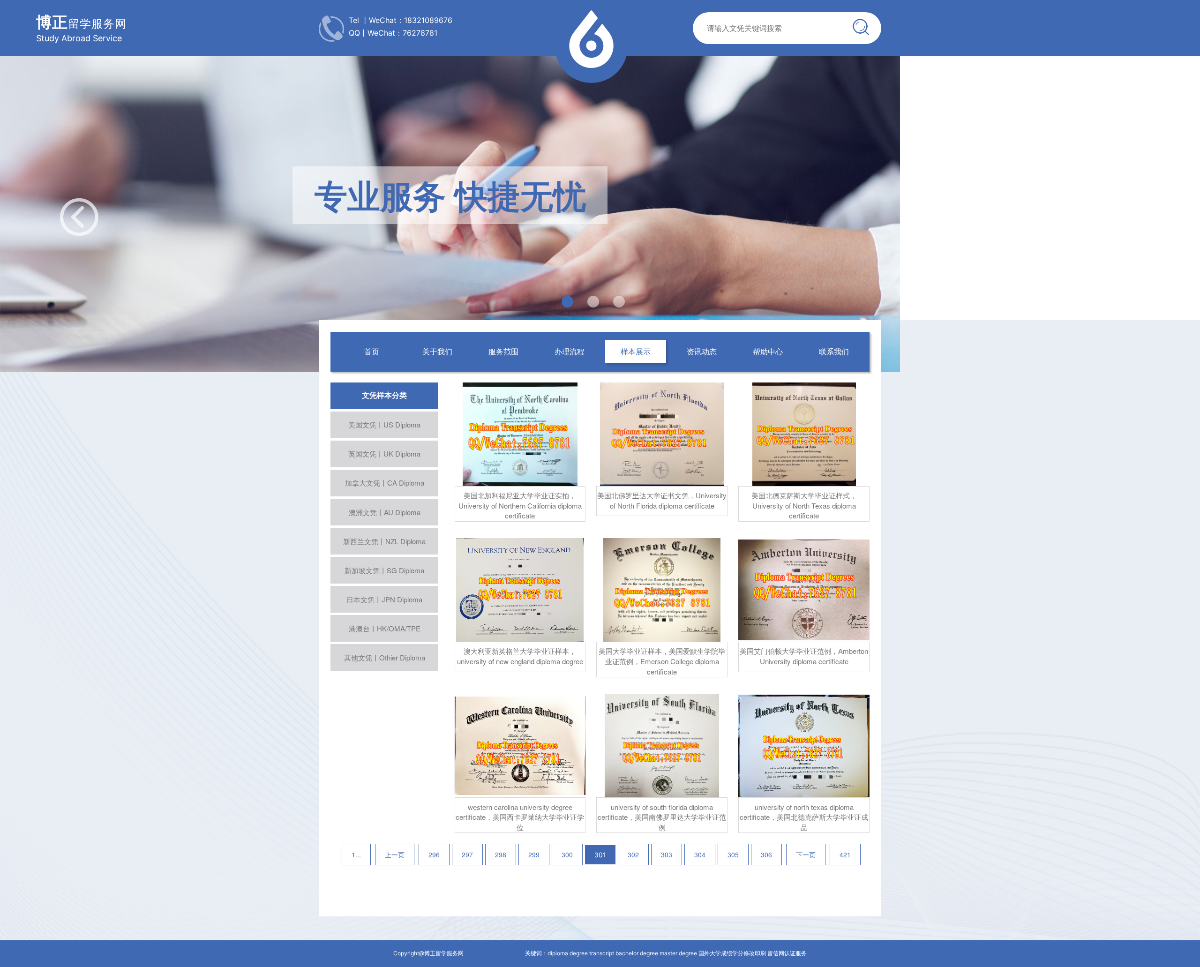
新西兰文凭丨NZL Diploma (384, 541)
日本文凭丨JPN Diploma (384, 599)
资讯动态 (702, 351)
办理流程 (570, 351)
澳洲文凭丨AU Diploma (384, 512)
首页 (371, 351)
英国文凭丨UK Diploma (384, 453)
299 (534, 854)
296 (434, 854)
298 (500, 854)
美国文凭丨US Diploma (384, 424)
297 (467, 854)
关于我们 (437, 351)
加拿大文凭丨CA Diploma (384, 482)
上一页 (395, 854)
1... (356, 854)
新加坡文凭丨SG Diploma (384, 570)
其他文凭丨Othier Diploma (384, 657)
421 (845, 854)
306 (766, 854)
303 (666, 854)
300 (567, 854)
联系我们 (834, 351)
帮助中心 (768, 351)
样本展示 (636, 351)
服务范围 (503, 351)
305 (733, 854)
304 (699, 854)
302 (633, 854)
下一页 (806, 854)
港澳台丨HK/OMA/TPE (384, 628)
